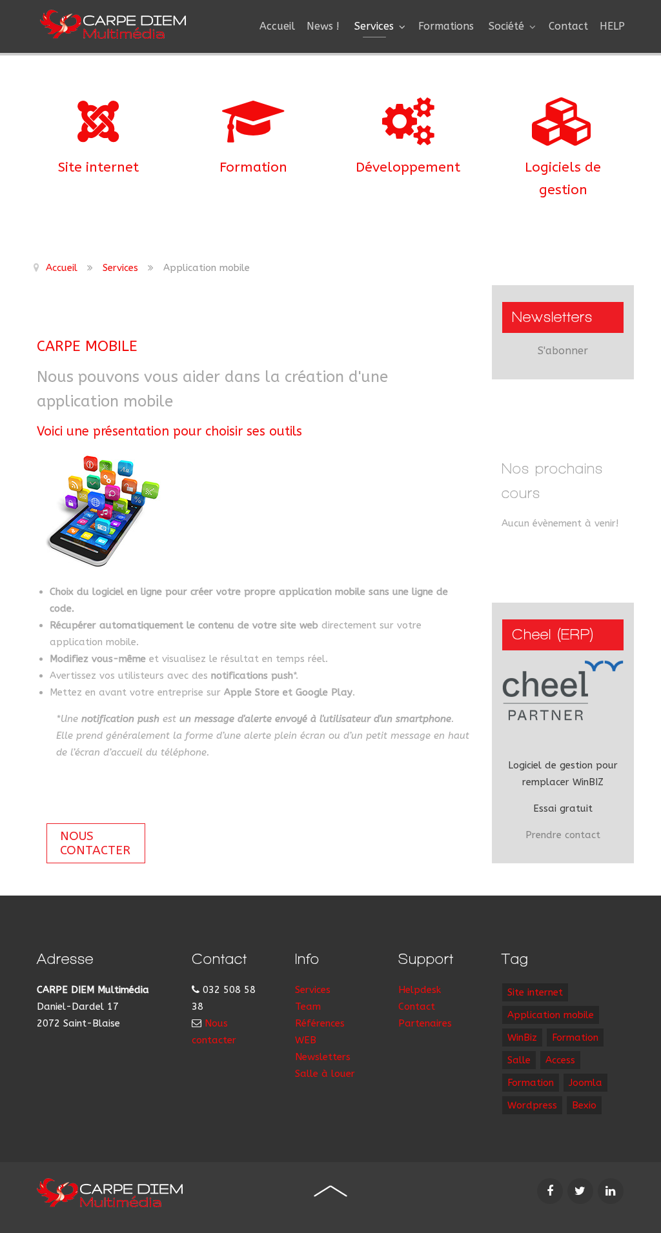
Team (308, 1006)
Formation (253, 167)
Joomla (585, 1082)
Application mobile (550, 1015)
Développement (408, 167)
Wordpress (532, 1105)
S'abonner (563, 351)
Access (560, 1060)
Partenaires (425, 1023)
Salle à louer (325, 1073)
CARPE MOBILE (87, 346)
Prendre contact (562, 835)
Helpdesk (419, 990)
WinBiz (522, 1037)
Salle (519, 1060)
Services (312, 990)
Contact (416, 1006)
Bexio (584, 1105)
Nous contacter (95, 843)
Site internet (98, 167)
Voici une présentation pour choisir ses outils (169, 431)
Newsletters (323, 1057)
